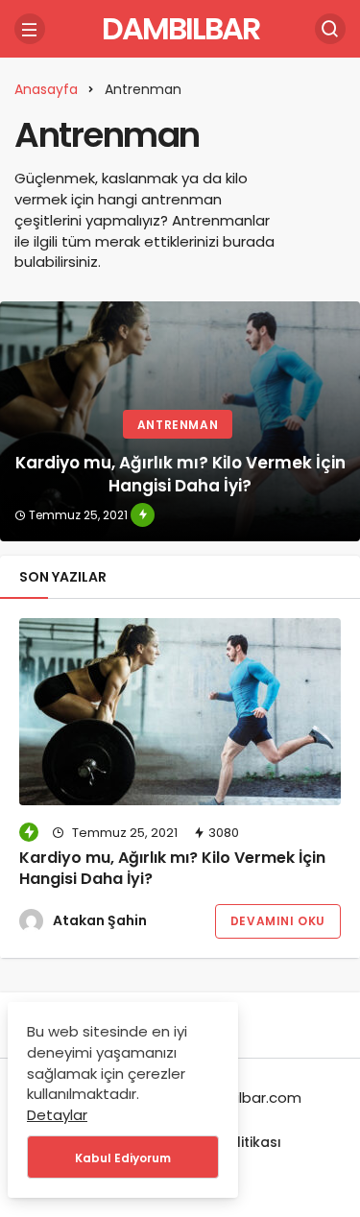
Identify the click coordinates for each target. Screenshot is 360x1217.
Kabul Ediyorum (123, 1158)
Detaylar (57, 1115)
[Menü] (29, 28)
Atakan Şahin (100, 920)
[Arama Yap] (330, 28)
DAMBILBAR (180, 28)
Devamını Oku (277, 921)
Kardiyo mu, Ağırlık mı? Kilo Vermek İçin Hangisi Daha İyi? (172, 868)
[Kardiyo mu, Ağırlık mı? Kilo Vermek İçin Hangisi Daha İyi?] (180, 421)
